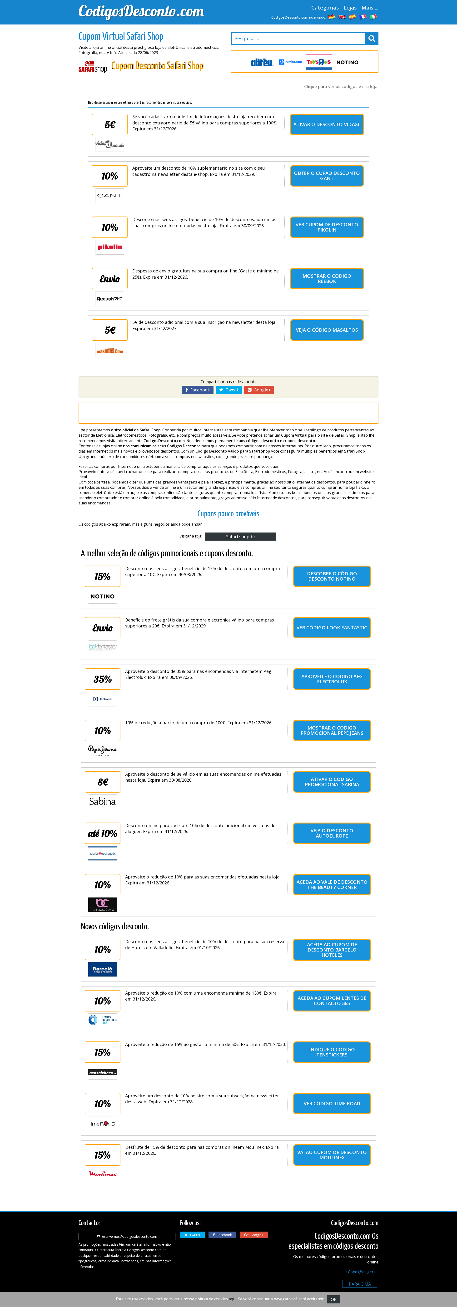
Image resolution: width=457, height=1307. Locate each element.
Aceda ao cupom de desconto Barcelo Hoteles (332, 949)
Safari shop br (240, 536)
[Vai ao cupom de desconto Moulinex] (102, 1175)
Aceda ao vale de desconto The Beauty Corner (332, 884)
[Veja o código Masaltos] (109, 350)
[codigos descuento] (353, 16)
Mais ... (370, 7)
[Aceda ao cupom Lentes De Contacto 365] (102, 1020)
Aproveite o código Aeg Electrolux (332, 679)
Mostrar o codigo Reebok (327, 278)
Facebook (199, 390)
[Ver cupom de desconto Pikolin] (109, 247)
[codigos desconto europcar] (347, 62)
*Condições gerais (362, 1271)
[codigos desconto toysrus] (290, 62)
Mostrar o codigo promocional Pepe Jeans (332, 730)
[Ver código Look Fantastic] (102, 647)
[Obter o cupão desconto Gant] (109, 195)
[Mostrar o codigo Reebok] (109, 298)
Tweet (230, 390)
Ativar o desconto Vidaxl (326, 124)
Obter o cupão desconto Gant (327, 176)
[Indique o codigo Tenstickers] (102, 1072)
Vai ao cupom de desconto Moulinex (332, 1155)
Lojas (350, 7)
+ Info (112, 52)
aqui (232, 1299)
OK (334, 1299)
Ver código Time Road (332, 1103)
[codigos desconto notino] (319, 62)
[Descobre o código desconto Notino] (102, 596)
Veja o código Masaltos (327, 330)
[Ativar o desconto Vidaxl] (109, 144)
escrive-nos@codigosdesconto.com (128, 1236)
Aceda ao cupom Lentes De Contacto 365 (332, 1000)
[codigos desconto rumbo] (262, 62)
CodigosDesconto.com (141, 10)
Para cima (360, 1284)
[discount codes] (342, 16)
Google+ (261, 390)
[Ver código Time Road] (102, 1123)
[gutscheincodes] (332, 16)
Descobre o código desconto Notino (332, 576)
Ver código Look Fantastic (332, 627)
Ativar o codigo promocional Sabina (332, 782)
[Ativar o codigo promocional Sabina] (102, 801)
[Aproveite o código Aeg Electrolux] (102, 699)
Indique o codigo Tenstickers (332, 1052)
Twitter (194, 1235)
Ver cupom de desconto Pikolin (327, 227)
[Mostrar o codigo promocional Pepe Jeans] (102, 750)
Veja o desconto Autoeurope (332, 833)
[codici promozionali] (373, 16)
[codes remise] (363, 16)
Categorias (325, 7)
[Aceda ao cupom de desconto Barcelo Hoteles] (102, 969)
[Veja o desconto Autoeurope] (102, 853)
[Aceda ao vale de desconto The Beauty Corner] (102, 904)
